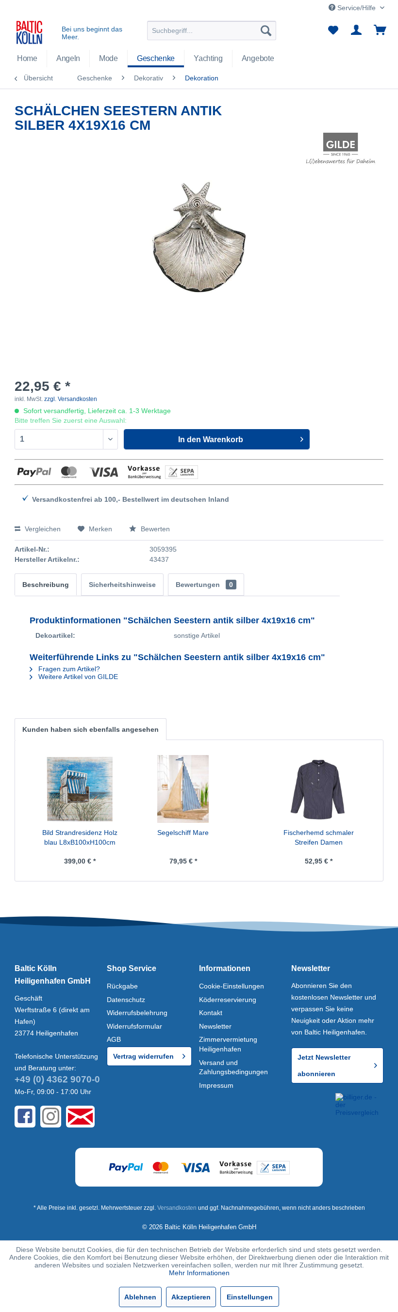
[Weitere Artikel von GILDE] (340, 150)
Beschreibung (45, 584)
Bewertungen (204, 584)
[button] (311, 1108)
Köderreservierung (227, 999)
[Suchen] (266, 30)
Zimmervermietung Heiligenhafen (228, 1044)
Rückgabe (122, 986)
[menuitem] (212, 30)
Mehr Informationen (199, 1273)
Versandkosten (177, 1207)
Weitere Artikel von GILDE (77, 676)
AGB (114, 1039)
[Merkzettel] (333, 30)
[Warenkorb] (380, 30)
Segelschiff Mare (183, 832)
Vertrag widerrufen (143, 1056)
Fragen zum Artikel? (68, 669)
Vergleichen (42, 529)
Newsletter (215, 1026)
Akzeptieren (191, 1297)
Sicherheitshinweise (122, 584)
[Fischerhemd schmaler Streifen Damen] (318, 789)
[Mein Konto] (356, 30)
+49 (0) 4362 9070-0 (57, 1079)
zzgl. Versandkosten (70, 399)
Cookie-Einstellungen (231, 986)
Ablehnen (140, 1297)
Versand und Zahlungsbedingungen (233, 1067)
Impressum (216, 1085)
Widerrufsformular (134, 1026)
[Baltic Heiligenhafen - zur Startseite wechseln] (29, 33)
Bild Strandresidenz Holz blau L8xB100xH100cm (79, 837)
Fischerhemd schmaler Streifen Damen (318, 837)
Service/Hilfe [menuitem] (356, 8)
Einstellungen (250, 1297)
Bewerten (154, 529)
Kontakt (210, 1013)
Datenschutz (126, 999)
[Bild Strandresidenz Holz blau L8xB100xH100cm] (79, 789)
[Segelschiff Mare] (183, 789)
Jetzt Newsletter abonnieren (324, 1065)
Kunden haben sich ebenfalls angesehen (90, 729)
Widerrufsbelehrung (137, 1013)
